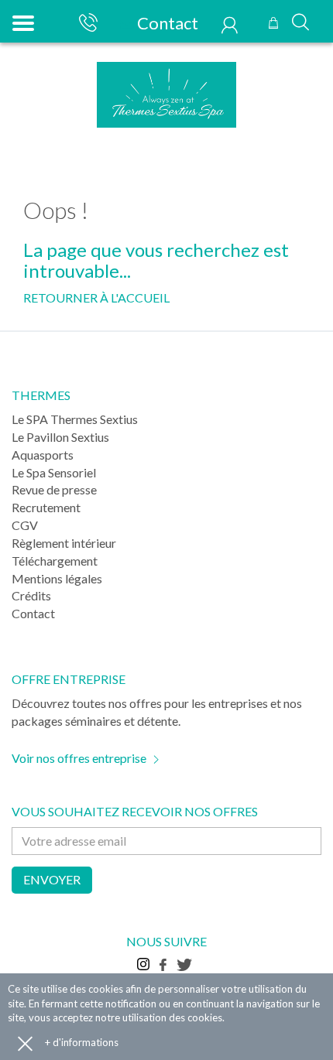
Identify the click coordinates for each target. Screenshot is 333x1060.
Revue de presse (54, 489)
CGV (25, 525)
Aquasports (43, 454)
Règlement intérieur (64, 542)
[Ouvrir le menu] (21, 21)
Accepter (25, 1042)
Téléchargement (55, 560)
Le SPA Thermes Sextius (75, 419)
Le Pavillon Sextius (60, 436)
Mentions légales (57, 578)
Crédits (31, 595)
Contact (166, 22)
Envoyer (52, 879)
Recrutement (46, 507)
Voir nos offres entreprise (79, 758)
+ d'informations (81, 1042)
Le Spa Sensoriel (54, 472)
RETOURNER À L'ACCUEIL (96, 297)
